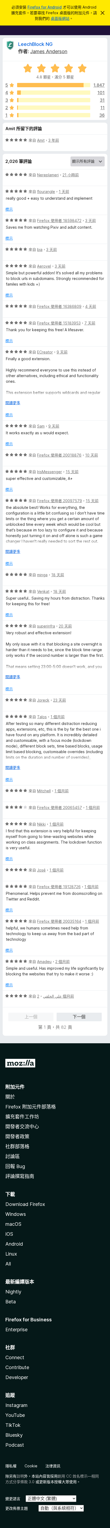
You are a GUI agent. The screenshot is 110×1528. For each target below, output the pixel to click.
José (41, 870)
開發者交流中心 (22, 1126)
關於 (10, 1097)
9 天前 (62, 352)
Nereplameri (48, 175)
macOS (13, 1224)
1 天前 (64, 191)
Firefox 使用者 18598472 (59, 220)
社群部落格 (17, 1146)
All (8, 1264)
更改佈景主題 (16, 1508)
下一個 (79, 1016)
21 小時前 (70, 175)
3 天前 (90, 220)
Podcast (14, 1445)
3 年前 (53, 140)
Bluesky (14, 1435)
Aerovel (44, 266)
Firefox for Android (45, 7)
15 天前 (72, 471)
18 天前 (57, 574)
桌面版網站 (60, 18)
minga (42, 574)
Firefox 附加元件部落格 (30, 1107)
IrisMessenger (49, 471)
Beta (10, 1301)
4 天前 (90, 306)
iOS (9, 1234)
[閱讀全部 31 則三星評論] (53, 100)
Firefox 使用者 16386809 (59, 306)
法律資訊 (52, 1466)
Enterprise (16, 1329)
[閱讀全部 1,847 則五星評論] (53, 85)
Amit (41, 140)
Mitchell (44, 791)
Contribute (17, 1367)
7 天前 (89, 323)
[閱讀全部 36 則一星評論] (53, 115)
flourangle (46, 191)
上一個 (31, 1016)
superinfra (46, 626)
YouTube (15, 1415)
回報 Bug (15, 1166)
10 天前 (91, 455)
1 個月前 (57, 716)
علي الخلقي (52, 996)
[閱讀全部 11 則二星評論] (53, 107)
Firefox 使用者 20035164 (59, 921)
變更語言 (12, 1498)
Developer (16, 1377)
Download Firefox (25, 1204)
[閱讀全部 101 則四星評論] (53, 92)
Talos (42, 716)
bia (39, 249)
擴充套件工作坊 (22, 1116)
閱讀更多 (12, 402)
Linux (11, 1254)
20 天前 (65, 626)
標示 (9, 209)
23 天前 (59, 700)
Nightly (13, 1291)
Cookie (31, 1466)
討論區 (12, 1156)
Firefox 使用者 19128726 (59, 886)
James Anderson (48, 51)
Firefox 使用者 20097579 (59, 500)
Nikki (41, 824)
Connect (14, 1357)
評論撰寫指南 (19, 1176)
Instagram (16, 1405)
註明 (20, 1476)
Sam (41, 426)
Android (14, 1244)
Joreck (43, 700)
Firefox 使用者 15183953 (59, 323)
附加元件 (15, 1087)
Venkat (43, 591)
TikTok (13, 1425)
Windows (15, 1214)
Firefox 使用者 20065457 (59, 807)
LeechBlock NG (35, 44)
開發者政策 (17, 1136)
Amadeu (44, 961)
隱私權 (11, 1466)
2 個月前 (62, 961)
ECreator (45, 352)
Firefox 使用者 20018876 (59, 455)
